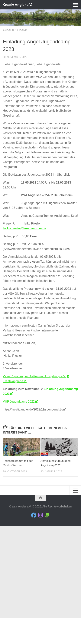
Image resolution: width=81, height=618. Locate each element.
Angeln (8, 30)
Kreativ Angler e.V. (17, 5)
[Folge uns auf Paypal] (47, 515)
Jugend (21, 30)
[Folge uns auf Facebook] (33, 515)
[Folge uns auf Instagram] (40, 515)
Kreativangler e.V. (15, 381)
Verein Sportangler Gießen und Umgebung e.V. (34, 376)
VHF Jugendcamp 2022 (19, 401)
